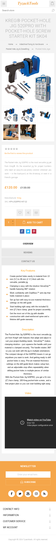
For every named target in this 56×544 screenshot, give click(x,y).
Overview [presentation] (28, 244)
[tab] (28, 244)
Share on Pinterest (34, 231)
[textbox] (25, 10)
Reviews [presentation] (28, 252)
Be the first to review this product (19, 153)
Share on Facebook (22, 231)
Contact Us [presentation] (28, 261)
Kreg (19, 198)
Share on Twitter (28, 231)
